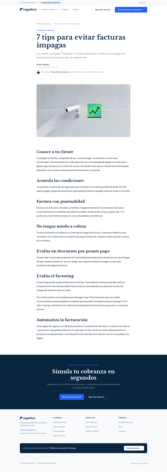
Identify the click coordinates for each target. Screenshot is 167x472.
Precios (76, 9)
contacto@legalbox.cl (28, 430)
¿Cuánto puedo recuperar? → (131, 9)
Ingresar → (143, 3)
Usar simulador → (134, 448)
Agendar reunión (102, 9)
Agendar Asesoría (96, 397)
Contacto (65, 9)
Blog (120, 427)
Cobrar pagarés (59, 431)
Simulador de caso (125, 422)
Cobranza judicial (59, 422)
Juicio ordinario (91, 427)
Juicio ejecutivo (91, 422)
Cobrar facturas (59, 427)
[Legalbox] (34, 418)
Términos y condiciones (139, 463)
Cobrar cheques (59, 436)
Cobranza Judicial (48, 9)
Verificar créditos (92, 431)
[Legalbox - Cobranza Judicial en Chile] (28, 9)
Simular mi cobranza (71, 397)
